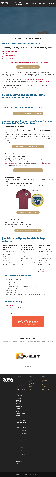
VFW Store (45, 390)
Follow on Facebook (47, 387)
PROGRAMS (42, 3)
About (30, 384)
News (30, 389)
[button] (3, 357)
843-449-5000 (10, 59)
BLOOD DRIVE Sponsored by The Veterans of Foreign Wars (19, 89)
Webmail (44, 384)
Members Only (32, 392)
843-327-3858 (25, 79)
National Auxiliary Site (47, 392)
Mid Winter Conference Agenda (28, 67)
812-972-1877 (30, 81)
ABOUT (34, 3)
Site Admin (44, 382)
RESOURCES (51, 3)
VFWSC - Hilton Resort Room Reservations (28, 113)
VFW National (45, 389)
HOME (27, 3)
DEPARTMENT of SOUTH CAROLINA (18, 3)
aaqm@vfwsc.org (45, 81)
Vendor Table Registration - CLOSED (28, 230)
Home (30, 382)
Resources (31, 387)
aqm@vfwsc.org (39, 79)
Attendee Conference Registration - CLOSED (28, 146)
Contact (31, 390)
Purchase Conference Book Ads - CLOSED (28, 170)
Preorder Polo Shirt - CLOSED (28, 212)
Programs (31, 386)
